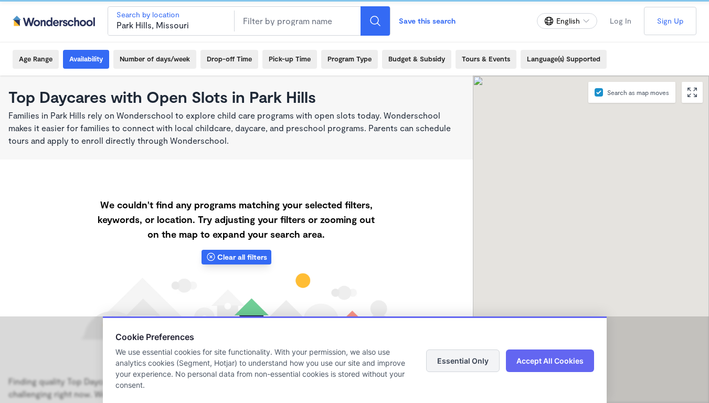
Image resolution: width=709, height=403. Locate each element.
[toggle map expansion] (692, 92)
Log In (620, 20)
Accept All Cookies (550, 360)
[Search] (375, 21)
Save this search (427, 20)
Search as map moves (638, 92)
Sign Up (670, 20)
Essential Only (463, 360)
